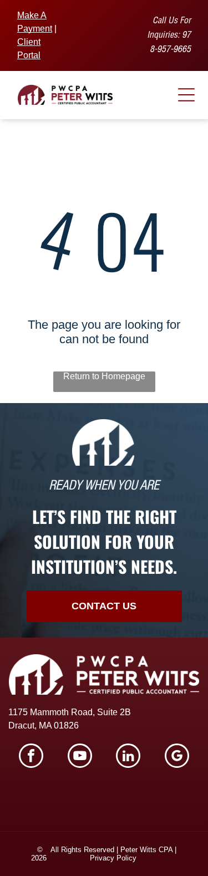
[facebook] (31, 757)
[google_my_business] (177, 757)
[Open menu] (186, 94)
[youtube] (80, 757)
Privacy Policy (113, 858)
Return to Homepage (104, 376)
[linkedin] (128, 757)
